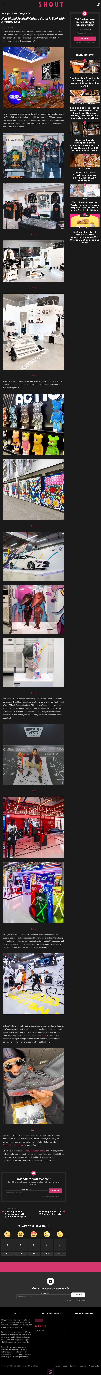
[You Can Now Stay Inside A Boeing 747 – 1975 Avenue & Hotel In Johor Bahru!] (85, 66)
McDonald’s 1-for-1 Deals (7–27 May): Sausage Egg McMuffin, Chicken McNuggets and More (84, 237)
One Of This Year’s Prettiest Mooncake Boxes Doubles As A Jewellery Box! (85, 176)
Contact (73, 1366)
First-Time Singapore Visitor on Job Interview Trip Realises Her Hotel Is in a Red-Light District (85, 206)
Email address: (27, 1189)
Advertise (82, 1366)
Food (88, 168)
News (87, 74)
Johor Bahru (77, 74)
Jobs (65, 1366)
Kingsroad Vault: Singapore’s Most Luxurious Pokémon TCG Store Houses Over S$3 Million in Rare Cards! (84, 145)
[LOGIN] (98, 4)
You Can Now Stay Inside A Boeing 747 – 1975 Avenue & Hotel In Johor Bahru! (84, 82)
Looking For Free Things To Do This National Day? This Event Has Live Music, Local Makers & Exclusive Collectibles (85, 113)
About (57, 1366)
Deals (81, 168)
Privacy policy (94, 1366)
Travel (94, 74)
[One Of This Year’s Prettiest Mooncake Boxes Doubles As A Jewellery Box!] (85, 160)
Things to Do (92, 104)
